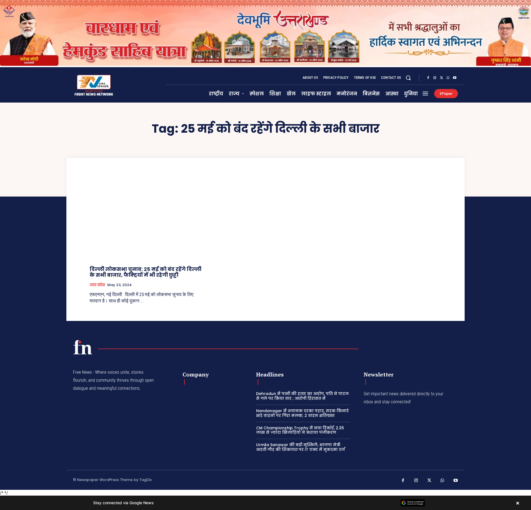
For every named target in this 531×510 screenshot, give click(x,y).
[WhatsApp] (448, 78)
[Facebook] (428, 78)
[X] (441, 78)
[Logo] (82, 347)
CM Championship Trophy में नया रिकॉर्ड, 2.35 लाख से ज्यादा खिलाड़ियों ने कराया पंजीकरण (300, 430)
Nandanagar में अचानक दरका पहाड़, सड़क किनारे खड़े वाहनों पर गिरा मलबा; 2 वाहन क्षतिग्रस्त (302, 413)
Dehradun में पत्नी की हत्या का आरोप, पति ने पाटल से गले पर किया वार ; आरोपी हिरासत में (302, 396)
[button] (408, 77)
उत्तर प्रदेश (97, 285)
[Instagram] (434, 78)
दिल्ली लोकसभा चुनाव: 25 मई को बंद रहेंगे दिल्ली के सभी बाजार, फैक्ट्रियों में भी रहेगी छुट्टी (145, 272)
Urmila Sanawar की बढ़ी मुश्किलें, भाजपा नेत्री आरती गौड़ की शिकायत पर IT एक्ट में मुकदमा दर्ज (300, 447)
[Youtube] (454, 78)
